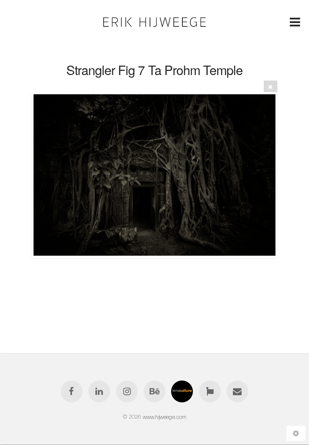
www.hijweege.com (165, 417)
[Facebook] (72, 391)
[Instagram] (127, 391)
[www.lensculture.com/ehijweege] (182, 391)
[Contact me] (237, 391)
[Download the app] (210, 391)
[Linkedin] (99, 391)
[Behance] (154, 391)
